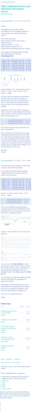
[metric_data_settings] (16, 242)
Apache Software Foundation (10, 396)
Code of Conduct (6, 388)
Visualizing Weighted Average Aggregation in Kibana (8, 328)
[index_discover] (16, 79)
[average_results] (16, 222)
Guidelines (17, 359)
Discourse (11, 366)
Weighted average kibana (9, 319)
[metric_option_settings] (16, 255)
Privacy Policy (16, 362)
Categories (9, 359)
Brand (3, 386)
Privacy (4, 384)
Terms (3, 382)
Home (2, 359)
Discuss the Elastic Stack (8, 2)
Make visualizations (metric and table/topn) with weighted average (15, 8)
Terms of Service (5, 362)
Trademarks (5, 380)
